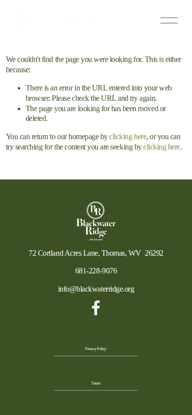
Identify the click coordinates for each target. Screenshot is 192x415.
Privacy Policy (96, 349)
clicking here (127, 136)
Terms (96, 383)
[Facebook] (96, 308)
